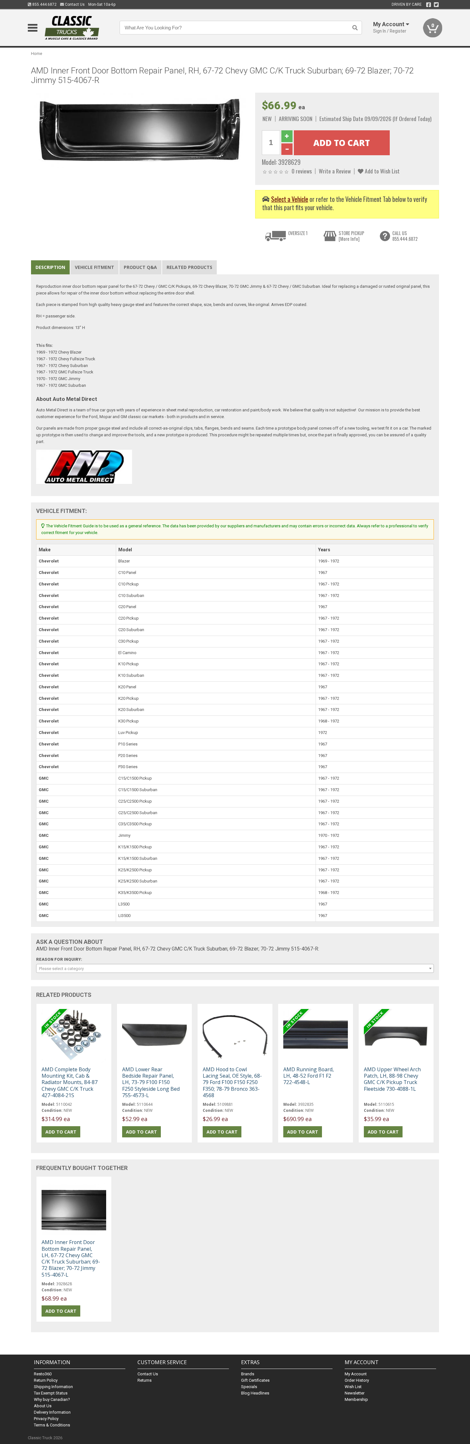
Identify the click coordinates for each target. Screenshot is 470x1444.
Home (36, 53)
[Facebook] (428, 5)
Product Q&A (140, 267)
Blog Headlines (255, 1393)
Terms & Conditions (52, 1425)
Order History (357, 1380)
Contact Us (74, 4)
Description (50, 267)
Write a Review (335, 171)
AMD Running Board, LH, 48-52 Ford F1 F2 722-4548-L (308, 1076)
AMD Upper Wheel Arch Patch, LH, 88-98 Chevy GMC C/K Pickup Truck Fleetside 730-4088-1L (392, 1079)
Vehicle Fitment (94, 267)
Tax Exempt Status (50, 1393)
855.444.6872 (44, 4)
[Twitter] (436, 5)
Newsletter (354, 1393)
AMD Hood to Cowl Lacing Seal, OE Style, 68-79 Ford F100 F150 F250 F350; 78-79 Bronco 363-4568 (232, 1082)
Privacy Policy (46, 1418)
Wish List (353, 1386)
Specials (249, 1386)
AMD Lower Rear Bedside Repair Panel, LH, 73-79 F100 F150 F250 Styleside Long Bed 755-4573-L (151, 1082)
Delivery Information (52, 1412)
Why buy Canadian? (52, 1399)
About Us (42, 1405)
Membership (356, 1399)
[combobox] (235, 968)
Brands (247, 1373)
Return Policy (46, 1380)
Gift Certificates (255, 1380)
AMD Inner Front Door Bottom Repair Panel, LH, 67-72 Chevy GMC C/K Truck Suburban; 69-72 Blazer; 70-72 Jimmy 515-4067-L (71, 1258)
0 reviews (302, 171)
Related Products (189, 267)
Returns (144, 1380)
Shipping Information (53, 1386)
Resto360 (42, 1373)
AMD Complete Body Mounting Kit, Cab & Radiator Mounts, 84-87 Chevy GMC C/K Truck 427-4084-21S (70, 1082)
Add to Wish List (382, 171)
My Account (356, 1373)
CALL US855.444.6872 (405, 236)
